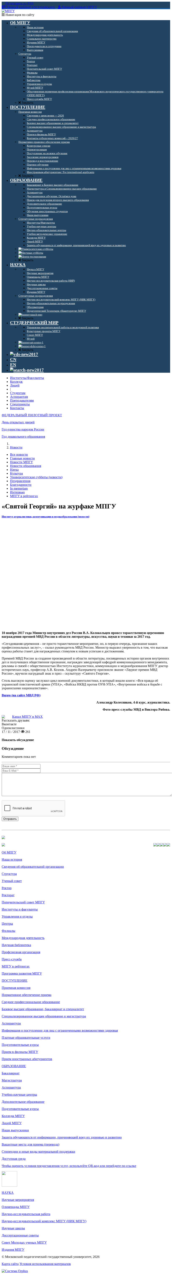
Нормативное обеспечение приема (26, 995)
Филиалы (8, 931)
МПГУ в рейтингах (24, 496)
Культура (16, 473)
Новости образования (25, 466)
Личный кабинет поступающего (30, 7)
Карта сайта (10, 1264)
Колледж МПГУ (13, 1116)
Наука (14, 469)
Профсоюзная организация (21, 952)
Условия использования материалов (45, 1264)
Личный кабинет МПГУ (79, 7)
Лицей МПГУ (12, 1123)
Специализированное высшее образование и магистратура (44, 1016)
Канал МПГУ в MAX (27, 716)
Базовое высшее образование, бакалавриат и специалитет (43, 1009)
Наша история (12, 859)
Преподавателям (22, 400)
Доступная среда (14, 1158)
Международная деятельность (23, 938)
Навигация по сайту (19, 15)
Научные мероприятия (18, 1200)
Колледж (16, 381)
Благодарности (20, 484)
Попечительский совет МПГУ (23, 902)
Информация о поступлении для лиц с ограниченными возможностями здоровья (60, 1030)
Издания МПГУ (13, 1249)
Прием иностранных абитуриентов (27, 1059)
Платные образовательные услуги (26, 1037)
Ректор (7, 888)
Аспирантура (11, 1023)
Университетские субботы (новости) (36, 477)
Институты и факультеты (20, 909)
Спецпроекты (20, 404)
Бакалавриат (10, 1073)
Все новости (19, 454)
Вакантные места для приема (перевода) (30, 1144)
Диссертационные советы (20, 1235)
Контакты (17, 408)
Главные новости (22, 458)
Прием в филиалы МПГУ (20, 1052)
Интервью (17, 492)
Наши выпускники (15, 1130)
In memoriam (19, 488)
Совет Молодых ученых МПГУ (24, 1242)
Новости (16, 447)
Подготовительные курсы (20, 1044)
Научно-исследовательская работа (26, 1214)
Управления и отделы (17, 916)
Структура (9, 874)
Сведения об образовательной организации (33, 866)
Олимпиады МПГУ (16, 1207)
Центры (7, 923)
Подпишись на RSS (19, 3)
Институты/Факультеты (27, 378)
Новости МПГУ (21, 462)
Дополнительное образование (23, 1101)
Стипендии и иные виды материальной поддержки (38, 1151)
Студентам (17, 393)
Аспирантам (19, 396)
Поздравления (20, 481)
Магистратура (12, 1080)
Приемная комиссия (16, 988)
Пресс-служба (12, 959)
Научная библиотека (16, 945)
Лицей (14, 385)
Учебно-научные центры (19, 1094)
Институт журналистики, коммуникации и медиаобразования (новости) (45, 516)
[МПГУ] (8, 11)
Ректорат (8, 895)
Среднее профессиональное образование (31, 1002)
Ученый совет (12, 881)
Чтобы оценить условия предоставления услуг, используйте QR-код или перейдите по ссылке (69, 1166)
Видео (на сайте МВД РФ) (21, 695)
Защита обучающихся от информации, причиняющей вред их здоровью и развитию (62, 1137)
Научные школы (13, 1228)
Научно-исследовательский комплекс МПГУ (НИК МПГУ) (44, 1221)
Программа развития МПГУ (22, 973)
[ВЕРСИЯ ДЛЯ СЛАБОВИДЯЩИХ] (24, 354)
